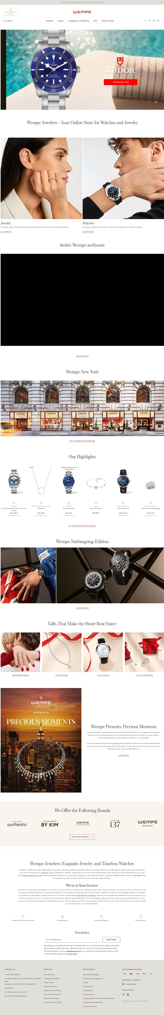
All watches (88, 232)
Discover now (82, 356)
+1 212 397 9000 (12, 975)
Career (86, 983)
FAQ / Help (48, 983)
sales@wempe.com (74, 951)
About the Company (91, 975)
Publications (88, 986)
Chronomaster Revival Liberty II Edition (14, 510)
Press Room (88, 990)
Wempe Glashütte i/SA (32, 875)
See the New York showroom (82, 441)
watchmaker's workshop (86, 895)
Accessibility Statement (93, 1002)
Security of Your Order (53, 1002)
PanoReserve (123, 508)
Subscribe (111, 939)
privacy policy (72, 954)
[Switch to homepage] (82, 12)
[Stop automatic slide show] (155, 102)
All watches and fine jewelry (82, 526)
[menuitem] (145, 21)
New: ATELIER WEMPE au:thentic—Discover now (82, 2)
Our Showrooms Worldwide (16, 996)
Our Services (49, 975)
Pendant (41, 508)
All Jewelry (6, 232)
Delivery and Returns (52, 994)
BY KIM (137, 875)
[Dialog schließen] (162, 2)
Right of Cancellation (52, 990)
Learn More (123, 755)
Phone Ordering (50, 986)
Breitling (44, 873)
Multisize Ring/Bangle (150, 508)
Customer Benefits (51, 979)
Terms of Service (90, 1006)
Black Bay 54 (68, 508)
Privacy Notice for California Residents (99, 998)
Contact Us (9, 988)
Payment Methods (51, 998)
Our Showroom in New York (16, 992)
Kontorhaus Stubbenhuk (93, 979)
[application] (82, 300)
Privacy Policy (88, 994)
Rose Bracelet (96, 508)
